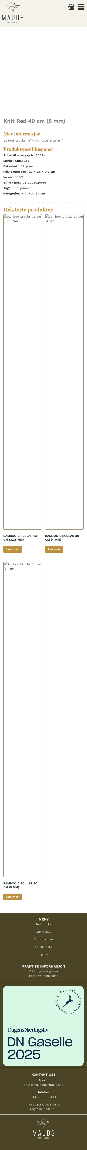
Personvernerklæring (43, 975)
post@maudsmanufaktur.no (43, 1084)
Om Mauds (43, 931)
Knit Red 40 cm (33, 193)
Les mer (12, 549)
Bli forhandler (43, 939)
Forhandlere (43, 946)
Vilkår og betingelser (43, 971)
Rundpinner (21, 188)
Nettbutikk (43, 924)
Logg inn (43, 954)
